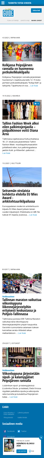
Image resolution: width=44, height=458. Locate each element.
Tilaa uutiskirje (13, 20)
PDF (32, 451)
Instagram (11, 436)
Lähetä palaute (23, 412)
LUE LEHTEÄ (22, 451)
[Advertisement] (22, 241)
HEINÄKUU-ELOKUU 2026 (25, 444)
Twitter (24, 431)
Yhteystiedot (8, 417)
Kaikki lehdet (36, 20)
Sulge (41, 438)
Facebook (11, 431)
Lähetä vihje (25, 20)
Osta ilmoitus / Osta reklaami (9, 413)
